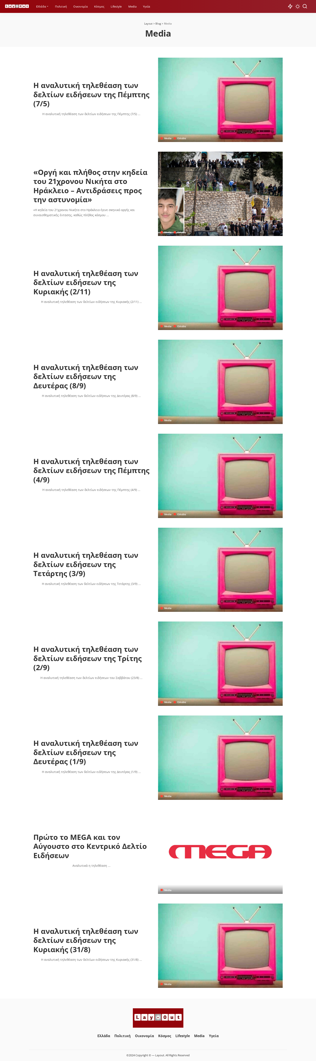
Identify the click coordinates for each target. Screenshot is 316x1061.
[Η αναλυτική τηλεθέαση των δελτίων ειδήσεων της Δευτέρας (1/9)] (220, 758)
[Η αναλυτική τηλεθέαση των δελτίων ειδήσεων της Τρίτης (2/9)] (220, 663)
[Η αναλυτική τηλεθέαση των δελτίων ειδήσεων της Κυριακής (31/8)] (220, 946)
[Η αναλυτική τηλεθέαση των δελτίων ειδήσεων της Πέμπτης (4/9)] (220, 476)
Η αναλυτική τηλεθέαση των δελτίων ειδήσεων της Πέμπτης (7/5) (91, 94)
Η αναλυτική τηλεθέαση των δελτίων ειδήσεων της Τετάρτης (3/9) (85, 564)
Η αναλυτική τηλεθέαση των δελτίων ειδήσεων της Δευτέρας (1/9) (85, 752)
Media (168, 138)
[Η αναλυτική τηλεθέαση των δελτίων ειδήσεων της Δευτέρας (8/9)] (220, 382)
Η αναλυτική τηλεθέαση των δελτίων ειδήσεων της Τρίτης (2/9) (87, 658)
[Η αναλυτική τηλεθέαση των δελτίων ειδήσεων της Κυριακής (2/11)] (220, 288)
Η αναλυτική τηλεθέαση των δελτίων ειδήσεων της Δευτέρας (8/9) (85, 376)
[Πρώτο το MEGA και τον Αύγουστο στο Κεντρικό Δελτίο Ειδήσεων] (220, 852)
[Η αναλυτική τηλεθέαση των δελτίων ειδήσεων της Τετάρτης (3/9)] (220, 570)
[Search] (304, 6)
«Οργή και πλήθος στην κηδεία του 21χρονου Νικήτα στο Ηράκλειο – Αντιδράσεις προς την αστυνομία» (90, 186)
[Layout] (17, 6)
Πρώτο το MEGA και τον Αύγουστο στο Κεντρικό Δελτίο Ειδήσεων (90, 846)
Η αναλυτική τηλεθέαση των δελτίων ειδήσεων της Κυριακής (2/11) (85, 282)
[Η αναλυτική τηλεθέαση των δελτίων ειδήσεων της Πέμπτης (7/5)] (220, 100)
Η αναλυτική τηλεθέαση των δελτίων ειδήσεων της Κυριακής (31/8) (85, 940)
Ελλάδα (181, 138)
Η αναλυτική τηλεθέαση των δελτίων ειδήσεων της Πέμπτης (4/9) (91, 470)
